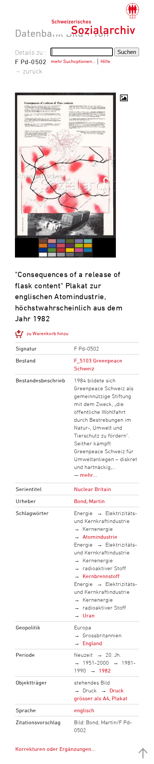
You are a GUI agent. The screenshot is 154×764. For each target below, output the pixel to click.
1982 (105, 670)
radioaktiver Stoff (104, 568)
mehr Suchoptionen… (73, 61)
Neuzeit (83, 655)
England (92, 643)
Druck (90, 690)
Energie (83, 513)
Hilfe (105, 61)
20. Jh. (113, 655)
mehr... (89, 475)
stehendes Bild (92, 682)
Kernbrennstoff (101, 576)
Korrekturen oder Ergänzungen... (55, 749)
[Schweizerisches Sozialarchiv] (95, 18)
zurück (32, 71)
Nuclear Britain (92, 489)
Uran (89, 615)
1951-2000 (96, 662)
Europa (82, 627)
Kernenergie (98, 529)
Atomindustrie (100, 536)
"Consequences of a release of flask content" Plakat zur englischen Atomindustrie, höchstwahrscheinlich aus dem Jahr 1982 (69, 296)
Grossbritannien (102, 635)
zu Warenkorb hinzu (47, 333)
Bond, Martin (89, 501)
